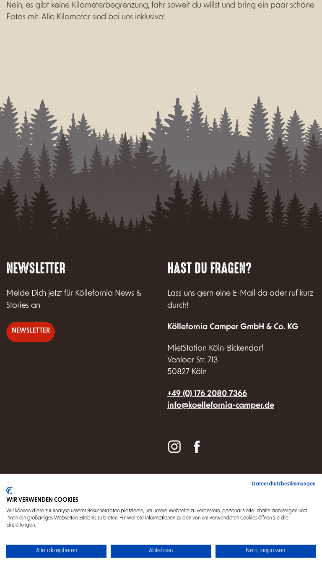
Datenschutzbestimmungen (284, 484)
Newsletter (31, 331)
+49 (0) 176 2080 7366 (207, 394)
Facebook (196, 446)
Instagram (174, 446)
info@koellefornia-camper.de (220, 406)
